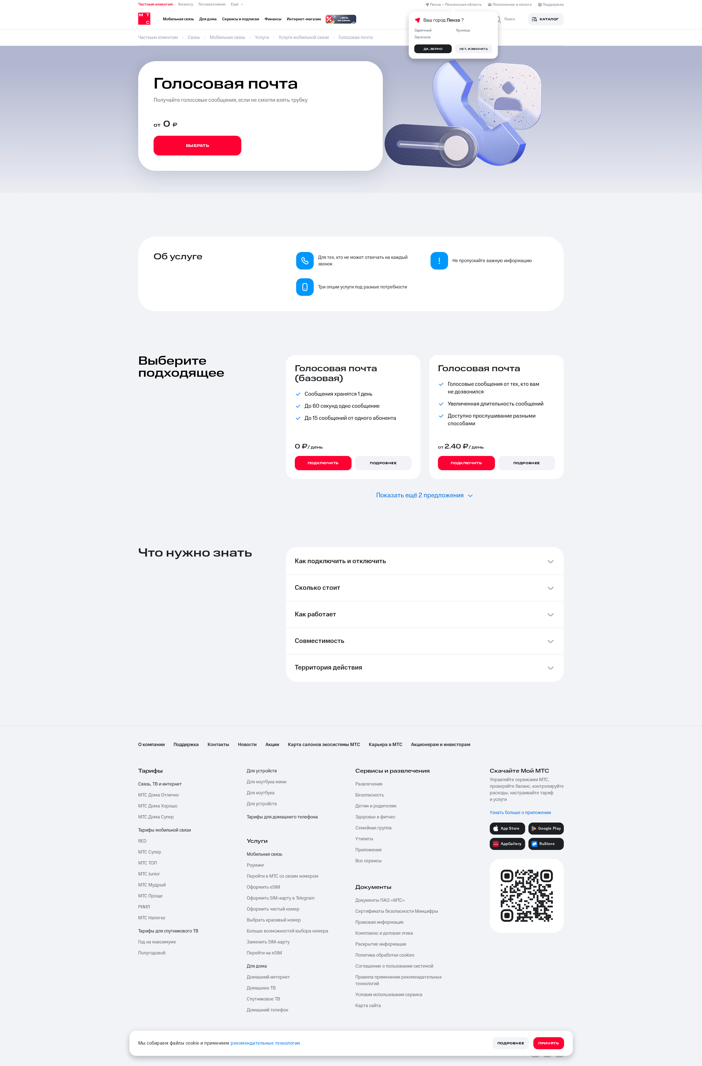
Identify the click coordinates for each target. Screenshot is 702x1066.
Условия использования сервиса (388, 994)
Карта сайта (368, 1005)
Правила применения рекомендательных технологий (398, 980)
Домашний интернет (268, 977)
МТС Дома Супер (156, 817)
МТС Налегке (151, 918)
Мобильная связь (264, 854)
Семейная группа (373, 828)
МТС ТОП (147, 863)
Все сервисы (368, 861)
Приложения (368, 850)
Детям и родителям (376, 806)
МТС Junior (149, 874)
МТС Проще (150, 896)
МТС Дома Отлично (158, 795)
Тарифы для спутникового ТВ (168, 931)
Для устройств (262, 771)
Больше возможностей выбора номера (287, 931)
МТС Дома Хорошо (157, 806)
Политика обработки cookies (384, 955)
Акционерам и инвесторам (440, 744)
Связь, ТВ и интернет (160, 784)
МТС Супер (149, 852)
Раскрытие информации (380, 944)
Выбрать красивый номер (274, 920)
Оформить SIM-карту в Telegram (281, 898)
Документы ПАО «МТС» (380, 900)
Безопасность (369, 795)
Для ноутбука (260, 793)
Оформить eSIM (263, 887)
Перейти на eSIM (264, 953)
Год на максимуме (157, 942)
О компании (151, 744)
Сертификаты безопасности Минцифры (396, 911)
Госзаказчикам (212, 4)
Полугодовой (151, 953)
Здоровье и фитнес (375, 817)
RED (142, 841)
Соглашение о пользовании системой (394, 966)
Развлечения (368, 784)
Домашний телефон (267, 1010)
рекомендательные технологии (265, 1043)
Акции (272, 744)
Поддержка (186, 744)
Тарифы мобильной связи (164, 830)
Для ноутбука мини (266, 782)
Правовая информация (379, 922)
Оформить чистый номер (273, 909)
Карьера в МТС (385, 744)
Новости (247, 744)
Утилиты (364, 839)
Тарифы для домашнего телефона (282, 817)
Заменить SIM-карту (268, 942)
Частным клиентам (155, 4)
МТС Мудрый (152, 885)
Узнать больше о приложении (520, 812)
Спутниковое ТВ (263, 999)
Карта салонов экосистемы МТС (324, 744)
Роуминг (255, 865)
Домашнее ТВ (261, 988)
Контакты (218, 744)
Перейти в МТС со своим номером (282, 876)
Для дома (257, 966)
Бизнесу (185, 4)
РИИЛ (144, 907)
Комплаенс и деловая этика (384, 933)
